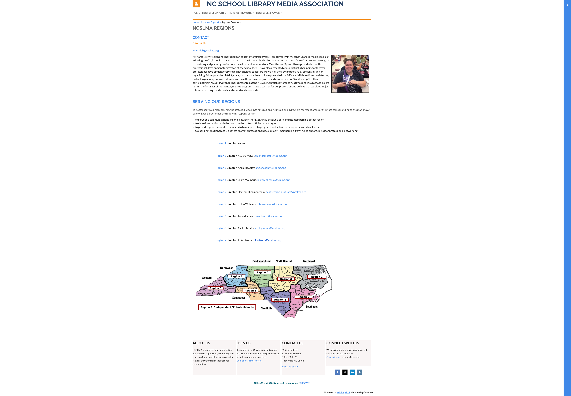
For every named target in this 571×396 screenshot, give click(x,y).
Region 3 (221, 167)
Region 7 (221, 216)
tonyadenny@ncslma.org (268, 216)
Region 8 (221, 228)
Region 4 (221, 179)
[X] (345, 372)
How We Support (210, 22)
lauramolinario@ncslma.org (273, 179)
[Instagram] (359, 372)
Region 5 (221, 191)
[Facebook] (337, 372)
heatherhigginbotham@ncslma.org (286, 191)
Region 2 (221, 155)
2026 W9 (304, 382)
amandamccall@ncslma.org (271, 155)
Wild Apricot (343, 392)
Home (196, 22)
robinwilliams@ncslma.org (272, 204)
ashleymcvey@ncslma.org (270, 228)
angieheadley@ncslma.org (270, 167)
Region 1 (221, 143)
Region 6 (221, 204)
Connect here (333, 357)
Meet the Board (290, 366)
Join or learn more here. (249, 360)
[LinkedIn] (352, 372)
